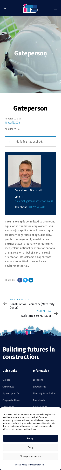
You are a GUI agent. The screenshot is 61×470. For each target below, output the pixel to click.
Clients (6, 380)
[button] (5, 8)
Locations (38, 380)
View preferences (30, 456)
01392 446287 (37, 207)
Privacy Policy (40, 407)
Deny (31, 447)
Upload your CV (10, 393)
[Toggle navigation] (48, 8)
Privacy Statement (36, 465)
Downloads (39, 400)
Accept (30, 438)
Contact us (8, 407)
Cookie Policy (21, 465)
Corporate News (11, 400)
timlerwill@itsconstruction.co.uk (34, 201)
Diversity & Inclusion (44, 393)
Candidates (8, 386)
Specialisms (39, 386)
